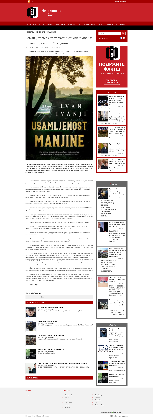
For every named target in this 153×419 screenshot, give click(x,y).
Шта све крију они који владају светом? (51, 349)
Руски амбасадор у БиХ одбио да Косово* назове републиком (117, 224)
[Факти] (49, 12)
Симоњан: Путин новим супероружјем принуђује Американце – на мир (117, 302)
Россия (67, 397)
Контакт (46, 416)
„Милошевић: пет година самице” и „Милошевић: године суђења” (117, 364)
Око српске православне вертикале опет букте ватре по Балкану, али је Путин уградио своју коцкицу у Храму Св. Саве (117, 116)
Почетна (30, 32)
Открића (98, 400)
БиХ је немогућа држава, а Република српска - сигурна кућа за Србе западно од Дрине (117, 332)
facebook (121, 38)
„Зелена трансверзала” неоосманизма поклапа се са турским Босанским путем (117, 348)
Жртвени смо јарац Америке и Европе (50, 307)
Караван (67, 407)
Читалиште (51, 32)
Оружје (97, 397)
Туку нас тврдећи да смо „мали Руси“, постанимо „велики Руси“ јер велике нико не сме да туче (117, 130)
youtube (124, 38)
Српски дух (40, 32)
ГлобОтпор (98, 395)
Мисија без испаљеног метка (47, 321)
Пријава (117, 1)
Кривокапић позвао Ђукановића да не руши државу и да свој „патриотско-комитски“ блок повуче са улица (116, 193)
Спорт (67, 405)
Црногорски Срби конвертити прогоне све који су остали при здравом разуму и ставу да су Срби (117, 148)
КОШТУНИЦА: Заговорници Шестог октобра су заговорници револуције (62, 363)
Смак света (68, 402)
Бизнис (67, 400)
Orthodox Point (99, 405)
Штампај (57, 47)
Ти (96, 402)
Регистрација (123, 1)
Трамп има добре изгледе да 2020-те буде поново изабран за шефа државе (117, 161)
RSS (32, 2)
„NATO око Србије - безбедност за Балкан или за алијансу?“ (117, 279)
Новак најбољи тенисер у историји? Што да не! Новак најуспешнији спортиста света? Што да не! (117, 100)
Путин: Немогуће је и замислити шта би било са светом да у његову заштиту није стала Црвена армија (117, 252)
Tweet (42, 297)
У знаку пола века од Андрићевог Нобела (51, 335)
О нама (34, 416)
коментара (47, 47)
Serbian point (69, 395)
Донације (40, 416)
